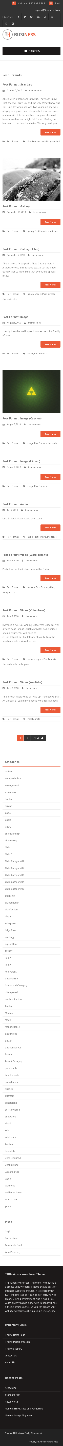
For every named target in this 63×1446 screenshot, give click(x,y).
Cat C (8, 826)
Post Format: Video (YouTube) (22, 682)
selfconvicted (12, 1109)
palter (8, 1040)
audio (30, 536)
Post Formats (13, 141)
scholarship (11, 1102)
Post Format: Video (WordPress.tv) (25, 555)
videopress (24, 664)
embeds (31, 587)
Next (37, 738)
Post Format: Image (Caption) (22, 418)
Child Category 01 (14, 861)
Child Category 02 (14, 868)
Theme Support (13, 1348)
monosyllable (12, 1026)
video (51, 587)
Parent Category (14, 1061)
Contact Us (11, 1355)
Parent (8, 1054)
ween (8, 1178)
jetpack (38, 294)
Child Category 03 (14, 875)
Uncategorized (13, 1158)
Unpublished (11, 1164)
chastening (11, 840)
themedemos (35, 90)
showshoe (10, 1116)
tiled (15, 299)
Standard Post (12, 1394)
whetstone (11, 1199)
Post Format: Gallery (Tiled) (21, 249)
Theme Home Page (15, 1334)
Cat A (8, 812)
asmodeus (10, 792)
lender (8, 1006)
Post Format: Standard (17, 84)
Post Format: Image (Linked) (21, 461)
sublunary (10, 1137)
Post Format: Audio (15, 504)
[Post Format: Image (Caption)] (31, 391)
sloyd (8, 1123)
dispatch (9, 916)
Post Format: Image (15, 317)
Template (10, 1151)
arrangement (12, 785)
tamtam (9, 1144)
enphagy (9, 937)
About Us (10, 1362)
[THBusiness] (27, 34)
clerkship (10, 895)
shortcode (53, 231)
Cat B (8, 819)
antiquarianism (13, 778)
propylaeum (11, 1082)
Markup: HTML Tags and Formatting (24, 1408)
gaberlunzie (11, 978)
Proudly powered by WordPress (43, 1441)
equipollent (11, 944)
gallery (31, 231)
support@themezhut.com (47, 10)
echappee (10, 923)
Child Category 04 (14, 881)
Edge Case (10, 930)
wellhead (10, 1185)
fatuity (8, 950)
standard (55, 141)
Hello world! (11, 1401)
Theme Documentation (17, 1341)
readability (46, 141)
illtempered (11, 992)
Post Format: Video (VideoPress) (24, 610)
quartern (9, 1095)
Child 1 (8, 847)
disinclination (12, 902)
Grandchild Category (16, 985)
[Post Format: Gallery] (31, 179)
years (8, 1206)
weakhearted (12, 1171)
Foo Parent (11, 971)
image (30, 353)
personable (11, 1068)
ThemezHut (47, 1282)
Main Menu (34, 50)
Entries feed (11, 1238)
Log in (8, 1231)
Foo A (8, 957)
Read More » (50, 132)
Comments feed (13, 1245)
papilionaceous (13, 1047)
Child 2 (8, 854)
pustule (9, 1089)
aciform (9, 771)
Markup (9, 1013)
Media (8, 1020)
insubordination (13, 999)
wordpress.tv (9, 592)
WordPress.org (12, 1252)
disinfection (11, 909)
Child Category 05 (14, 888)
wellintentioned (13, 1192)
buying (8, 806)
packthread (11, 1033)
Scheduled (10, 1387)
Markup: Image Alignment (19, 1415)
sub (7, 1130)
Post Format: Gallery (16, 206)
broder (8, 799)
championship (12, 833)
